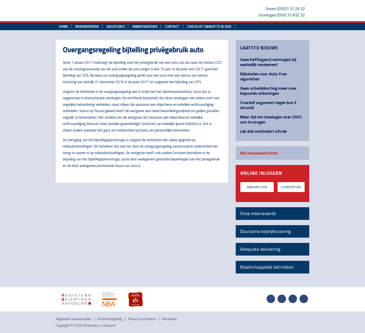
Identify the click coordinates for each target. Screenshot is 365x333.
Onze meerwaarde (258, 213)
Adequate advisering (260, 249)
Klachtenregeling (109, 319)
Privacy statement (142, 319)
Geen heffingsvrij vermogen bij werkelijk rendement (268, 62)
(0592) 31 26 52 (291, 8)
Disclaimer (169, 319)
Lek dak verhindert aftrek (263, 131)
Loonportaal (291, 187)
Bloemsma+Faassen (102, 11)
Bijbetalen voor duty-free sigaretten (263, 76)
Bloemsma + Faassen (99, 325)
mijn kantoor (257, 187)
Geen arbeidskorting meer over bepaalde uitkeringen (268, 90)
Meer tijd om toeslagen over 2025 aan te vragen (270, 119)
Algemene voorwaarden (73, 319)
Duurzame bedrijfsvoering (265, 231)
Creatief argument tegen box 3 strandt (268, 105)
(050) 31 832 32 (291, 15)
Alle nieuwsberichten (259, 153)
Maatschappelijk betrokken (267, 267)
